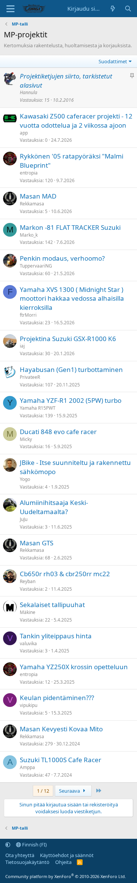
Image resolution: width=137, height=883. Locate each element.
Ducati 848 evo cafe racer (58, 431)
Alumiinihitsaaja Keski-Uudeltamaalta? (54, 507)
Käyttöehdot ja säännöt (67, 855)
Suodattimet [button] (113, 61)
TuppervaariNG (36, 266)
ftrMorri (28, 315)
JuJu (23, 519)
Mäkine (27, 612)
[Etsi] (128, 9)
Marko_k (29, 235)
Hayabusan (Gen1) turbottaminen (71, 369)
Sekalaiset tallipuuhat (52, 604)
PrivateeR (30, 377)
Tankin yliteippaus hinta (56, 635)
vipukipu (28, 705)
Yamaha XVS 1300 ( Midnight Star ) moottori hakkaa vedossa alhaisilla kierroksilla (72, 298)
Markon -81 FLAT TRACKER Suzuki (70, 227)
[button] (8, 844)
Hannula (28, 92)
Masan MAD (38, 196)
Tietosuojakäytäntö (27, 862)
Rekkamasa (32, 203)
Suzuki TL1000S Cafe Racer (60, 759)
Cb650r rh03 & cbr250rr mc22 (65, 573)
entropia (29, 173)
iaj (22, 346)
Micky (26, 439)
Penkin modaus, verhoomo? (62, 258)
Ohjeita (63, 862)
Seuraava (70, 790)
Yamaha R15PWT (38, 408)
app (24, 133)
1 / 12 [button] (43, 790)
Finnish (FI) (34, 844)
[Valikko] (10, 8)
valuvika (28, 643)
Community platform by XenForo (65, 876)
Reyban (27, 581)
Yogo (25, 479)
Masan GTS (36, 542)
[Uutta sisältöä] (112, 9)
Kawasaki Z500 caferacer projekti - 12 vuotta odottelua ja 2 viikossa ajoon (76, 121)
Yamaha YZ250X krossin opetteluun (74, 666)
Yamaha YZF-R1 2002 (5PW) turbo (70, 400)
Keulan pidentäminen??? (57, 697)
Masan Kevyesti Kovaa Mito (61, 728)
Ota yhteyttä (19, 855)
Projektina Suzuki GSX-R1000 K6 (68, 338)
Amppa (27, 767)
